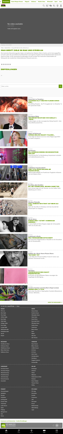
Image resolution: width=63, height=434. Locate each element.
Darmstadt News (35, 321)
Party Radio (3, 325)
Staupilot (50, 5)
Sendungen (34, 368)
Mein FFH (61, 5)
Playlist (47, 5)
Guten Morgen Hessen (17, 1)
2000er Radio (4, 317)
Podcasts (34, 378)
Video (2, 47)
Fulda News (34, 327)
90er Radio (3, 315)
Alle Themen (34, 337)
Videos (33, 372)
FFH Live (3, 311)
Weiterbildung (35, 407)
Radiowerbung (35, 405)
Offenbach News (35, 323)
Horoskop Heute (5, 368)
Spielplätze (3, 393)
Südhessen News (5, 352)
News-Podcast (35, 381)
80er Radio (3, 313)
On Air (33, 366)
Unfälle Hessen (35, 348)
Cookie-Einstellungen (21, 421)
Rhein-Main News (5, 350)
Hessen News (35, 311)
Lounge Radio (4, 327)
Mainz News (34, 317)
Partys (2, 416)
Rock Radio (3, 319)
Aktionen (33, 1)
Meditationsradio (5, 331)
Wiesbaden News (36, 315)
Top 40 (2, 333)
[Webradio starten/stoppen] (57, 425)
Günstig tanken (35, 356)
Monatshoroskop (5, 374)
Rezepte (3, 395)
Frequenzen (34, 397)
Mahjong (3, 409)
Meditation (3, 397)
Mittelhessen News (5, 348)
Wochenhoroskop (5, 372)
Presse (33, 403)
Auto (60, 1)
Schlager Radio (4, 323)
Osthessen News (5, 346)
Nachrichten (6, 1)
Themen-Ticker (35, 383)
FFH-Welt (34, 389)
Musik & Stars (41, 1)
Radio (3, 308)
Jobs (33, 399)
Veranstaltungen (4, 391)
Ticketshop (3, 403)
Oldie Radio (3, 321)
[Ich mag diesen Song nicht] (60, 425)
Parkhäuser (34, 358)
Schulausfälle (34, 362)
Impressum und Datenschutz (8, 421)
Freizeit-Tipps (4, 401)
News (33, 308)
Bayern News (35, 329)
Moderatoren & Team (36, 376)
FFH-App (34, 391)
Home (6, 432)
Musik (19, 432)
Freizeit (3, 389)
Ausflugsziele (4, 399)
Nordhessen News (5, 343)
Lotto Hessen (4, 405)
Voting (33, 385)
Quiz (2, 413)
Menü (57, 432)
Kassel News (34, 319)
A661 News (34, 354)
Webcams (34, 374)
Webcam (57, 5)
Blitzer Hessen (35, 346)
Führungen (34, 401)
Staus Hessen (35, 343)
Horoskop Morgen (5, 370)
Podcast (31, 432)
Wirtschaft (50, 1)
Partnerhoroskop (5, 378)
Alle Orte (34, 335)
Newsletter (34, 393)
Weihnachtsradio (5, 329)
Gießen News (35, 325)
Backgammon (4, 411)
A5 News (34, 352)
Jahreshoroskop (4, 376)
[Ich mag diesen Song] (53, 425)
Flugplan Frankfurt (36, 360)
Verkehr (34, 341)
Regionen (4, 341)
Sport (56, 1)
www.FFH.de (10, 306)
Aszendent (3, 381)
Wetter (54, 5)
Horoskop (4, 366)
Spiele (2, 407)
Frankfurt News (35, 313)
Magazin (27, 1)
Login (33, 409)
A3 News (34, 350)
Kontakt (33, 395)
